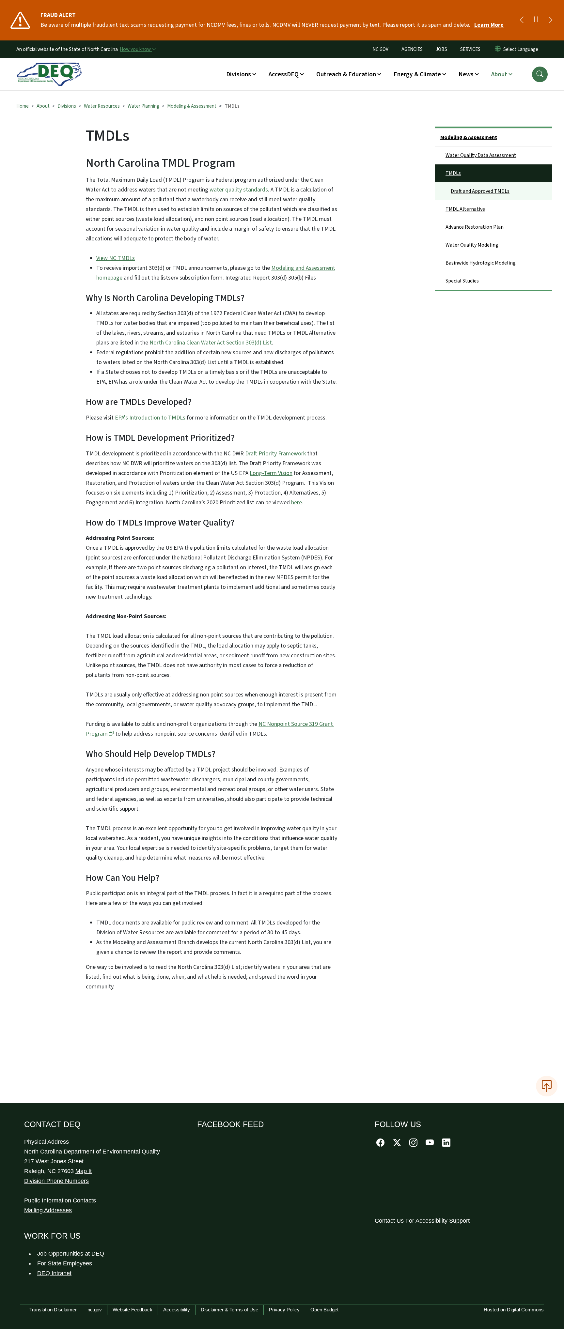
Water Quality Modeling (472, 245)
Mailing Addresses (48, 1210)
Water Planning (143, 106)
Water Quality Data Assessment (481, 155)
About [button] (499, 74)
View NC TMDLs (115, 258)
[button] (540, 74)
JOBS (441, 49)
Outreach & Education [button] (346, 74)
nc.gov (94, 1309)
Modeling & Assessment (191, 106)
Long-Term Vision (271, 473)
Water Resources (102, 106)
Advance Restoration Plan (475, 227)
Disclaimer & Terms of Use (229, 1309)
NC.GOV (380, 49)
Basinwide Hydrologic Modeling (481, 263)
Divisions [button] (238, 74)
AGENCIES (412, 49)
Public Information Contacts (60, 1200)
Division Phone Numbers (56, 1181)
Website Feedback (132, 1309)
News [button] (466, 74)
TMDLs (453, 173)
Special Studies (462, 280)
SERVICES (470, 49)
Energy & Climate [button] (417, 74)
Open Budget (324, 1309)
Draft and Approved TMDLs (480, 191)
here (296, 502)
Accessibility (176, 1309)
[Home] (49, 67)
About (43, 106)
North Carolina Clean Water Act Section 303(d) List (210, 343)
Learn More (489, 25)
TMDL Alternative (465, 209)
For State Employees (64, 1263)
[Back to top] (546, 1086)
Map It (83, 1171)
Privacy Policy (284, 1309)
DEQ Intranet (54, 1273)
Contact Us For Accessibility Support (422, 1220)
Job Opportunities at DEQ (70, 1253)
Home (22, 106)
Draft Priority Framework (275, 454)
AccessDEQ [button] (284, 74)
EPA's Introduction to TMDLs (150, 418)
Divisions (66, 106)
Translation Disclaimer (53, 1309)
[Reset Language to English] (498, 49)
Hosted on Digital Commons (514, 1309)
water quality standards (239, 190)
